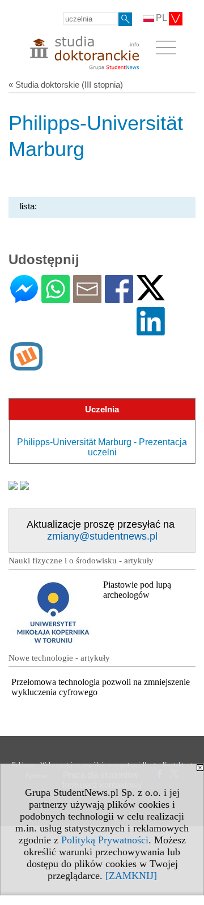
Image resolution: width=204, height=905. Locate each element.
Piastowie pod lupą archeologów (137, 590)
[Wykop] (26, 365)
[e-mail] (87, 298)
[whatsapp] (55, 298)
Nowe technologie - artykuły (59, 657)
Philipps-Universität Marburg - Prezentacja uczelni (102, 447)
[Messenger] (24, 298)
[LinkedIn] (151, 330)
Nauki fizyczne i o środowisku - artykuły (81, 560)
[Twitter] (151, 295)
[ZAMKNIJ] (131, 875)
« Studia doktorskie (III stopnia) (65, 84)
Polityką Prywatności (104, 840)
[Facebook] (119, 298)
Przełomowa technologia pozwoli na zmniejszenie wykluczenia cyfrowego (100, 687)
